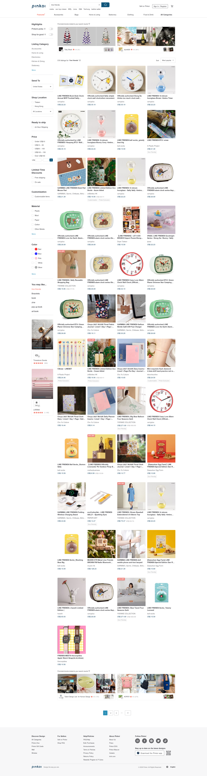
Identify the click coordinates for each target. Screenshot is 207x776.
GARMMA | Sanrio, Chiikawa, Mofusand (73, 193)
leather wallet (96, 9)
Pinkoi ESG (113, 746)
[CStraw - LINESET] (72, 353)
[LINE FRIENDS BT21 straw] (161, 124)
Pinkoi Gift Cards (37, 746)
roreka (52, 9)
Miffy (70, 9)
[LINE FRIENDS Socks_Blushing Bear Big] (72, 544)
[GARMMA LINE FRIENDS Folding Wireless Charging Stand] (72, 496)
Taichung (86, 9)
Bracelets (36, 293)
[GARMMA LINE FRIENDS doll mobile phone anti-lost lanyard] (131, 544)
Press (111, 743)
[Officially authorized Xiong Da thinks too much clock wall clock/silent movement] (131, 80)
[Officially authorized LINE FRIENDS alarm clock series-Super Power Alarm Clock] (161, 172)
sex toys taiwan (61, 9)
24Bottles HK (92, 193)
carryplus (61, 101)
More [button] (34, 70)
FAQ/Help (86, 739)
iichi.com (112, 756)
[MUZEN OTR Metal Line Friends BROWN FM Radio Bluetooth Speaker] (101, 544)
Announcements (89, 746)
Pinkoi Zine (35, 743)
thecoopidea (62, 661)
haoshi (60, 613)
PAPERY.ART (92, 518)
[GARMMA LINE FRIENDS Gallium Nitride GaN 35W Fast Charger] (131, 308)
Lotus (75, 9)
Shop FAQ (61, 743)
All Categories (36, 739)
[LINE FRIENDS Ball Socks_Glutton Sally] (72, 448)
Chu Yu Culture (93, 330)
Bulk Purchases (88, 743)
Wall (33, 750)
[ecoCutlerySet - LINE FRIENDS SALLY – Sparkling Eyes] (101, 496)
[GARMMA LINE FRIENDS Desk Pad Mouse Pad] (72, 172)
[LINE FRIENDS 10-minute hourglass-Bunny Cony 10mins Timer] (101, 124)
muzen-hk (91, 565)
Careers (112, 753)
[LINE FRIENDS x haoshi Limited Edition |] (72, 592)
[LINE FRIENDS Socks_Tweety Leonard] (161, 592)
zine (33, 302)
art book (35, 311)
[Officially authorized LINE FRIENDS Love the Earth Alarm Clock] (72, 220)
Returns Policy (88, 756)
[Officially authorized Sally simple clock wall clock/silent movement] (101, 80)
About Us (112, 739)
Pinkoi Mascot (114, 750)
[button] (51, 160)
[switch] (42, 28)
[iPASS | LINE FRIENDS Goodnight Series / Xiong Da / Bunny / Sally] (161, 220)
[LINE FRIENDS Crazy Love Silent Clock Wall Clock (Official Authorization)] (131, 264)
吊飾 (80, 9)
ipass (149, 241)
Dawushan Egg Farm (155, 470)
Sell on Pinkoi (144, 6)
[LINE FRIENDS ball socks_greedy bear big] (131, 124)
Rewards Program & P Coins (93, 760)
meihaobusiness (93, 470)
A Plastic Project (153, 145)
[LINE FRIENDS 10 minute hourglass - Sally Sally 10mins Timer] (131, 172)
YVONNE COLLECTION (67, 285)
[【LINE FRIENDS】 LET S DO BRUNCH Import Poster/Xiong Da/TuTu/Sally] (131, 220)
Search (105, 4)
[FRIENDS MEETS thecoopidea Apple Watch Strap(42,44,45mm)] (72, 640)
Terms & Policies (89, 750)
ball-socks (121, 145)
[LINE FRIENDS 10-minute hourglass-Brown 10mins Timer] (161, 80)
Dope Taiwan (122, 241)
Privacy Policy (88, 753)
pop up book (37, 306)
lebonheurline (152, 374)
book (34, 298)
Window (34, 753)
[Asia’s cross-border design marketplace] (38, 6)
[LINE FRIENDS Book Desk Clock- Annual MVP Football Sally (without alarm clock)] (72, 80)
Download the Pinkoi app (151, 753)
